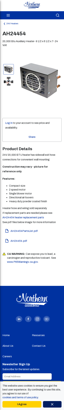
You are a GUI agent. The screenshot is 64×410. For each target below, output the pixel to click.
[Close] (52, 404)
